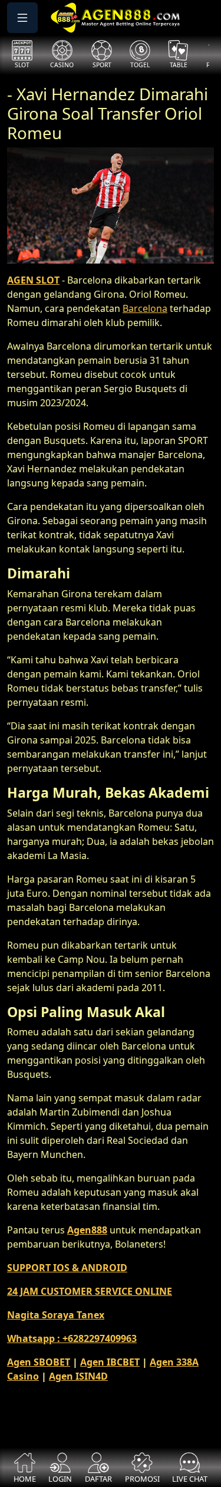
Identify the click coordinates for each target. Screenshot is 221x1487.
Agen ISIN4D (78, 1376)
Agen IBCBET (110, 1362)
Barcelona (145, 308)
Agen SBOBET (38, 1362)
